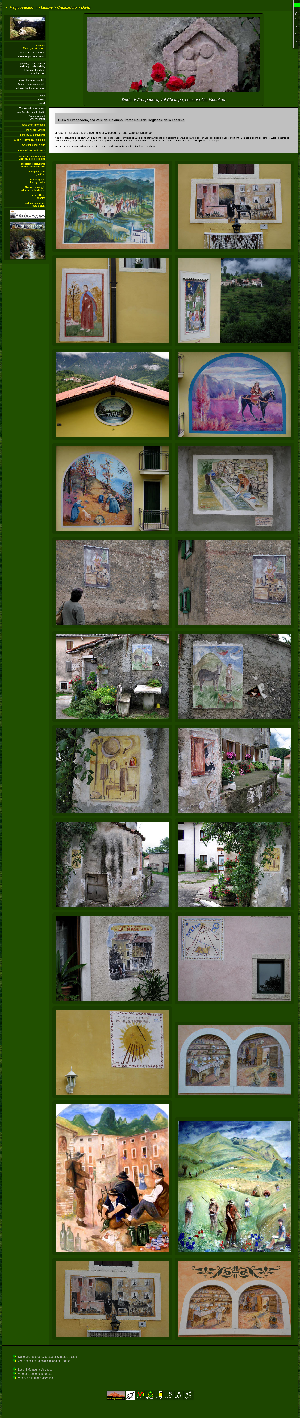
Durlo (85, 7)
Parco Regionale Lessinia (31, 56)
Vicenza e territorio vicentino (35, 1377)
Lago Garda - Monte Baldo (30, 112)
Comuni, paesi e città (33, 144)
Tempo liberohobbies (38, 196)
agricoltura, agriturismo (32, 134)
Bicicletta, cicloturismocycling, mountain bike (33, 165)
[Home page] (25, 40)
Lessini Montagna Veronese (35, 1369)
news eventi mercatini (33, 124)
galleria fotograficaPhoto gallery (35, 204)
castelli (41, 103)
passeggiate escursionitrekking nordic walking (32, 65)
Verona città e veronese (32, 108)
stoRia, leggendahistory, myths (36, 181)
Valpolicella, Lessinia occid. (30, 88)
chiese (41, 99)
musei (42, 95)
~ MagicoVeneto (19, 7)
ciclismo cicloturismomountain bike (34, 71)
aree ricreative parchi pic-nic (29, 139)
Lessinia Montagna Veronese (34, 47)
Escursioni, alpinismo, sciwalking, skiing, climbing (31, 157)
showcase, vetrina (35, 129)
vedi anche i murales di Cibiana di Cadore (44, 1360)
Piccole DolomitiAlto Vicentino (36, 117)
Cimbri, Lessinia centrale (31, 84)
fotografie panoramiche (32, 52)
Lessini (47, 7)
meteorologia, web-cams (31, 149)
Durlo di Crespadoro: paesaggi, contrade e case (47, 1356)
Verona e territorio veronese (35, 1373)
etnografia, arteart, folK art (36, 173)
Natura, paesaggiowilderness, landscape (33, 188)
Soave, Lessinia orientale (31, 80)
